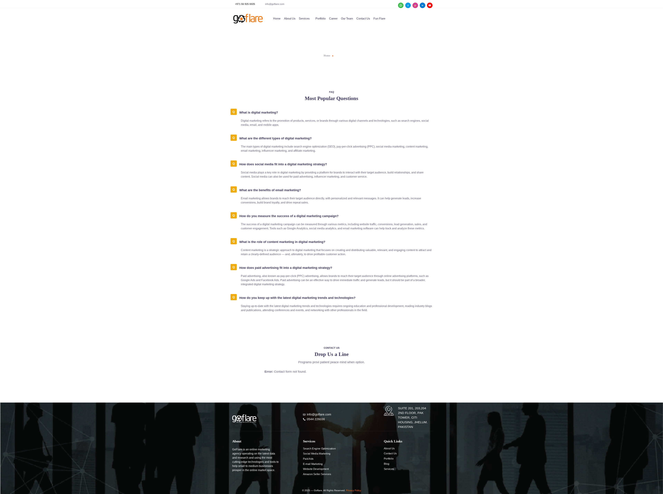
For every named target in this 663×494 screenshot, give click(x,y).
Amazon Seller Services (317, 474)
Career (333, 18)
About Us (289, 18)
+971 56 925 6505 (245, 4)
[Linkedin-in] (245, 479)
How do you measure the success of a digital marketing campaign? (289, 216)
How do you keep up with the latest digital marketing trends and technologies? (297, 298)
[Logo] (244, 418)
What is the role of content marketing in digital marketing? (282, 242)
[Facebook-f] (233, 479)
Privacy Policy (353, 490)
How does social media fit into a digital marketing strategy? (283, 164)
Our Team (347, 18)
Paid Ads (308, 458)
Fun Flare (379, 18)
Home (277, 18)
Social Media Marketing (316, 453)
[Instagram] (239, 479)
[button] (331, 112)
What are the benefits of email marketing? (270, 190)
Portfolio (320, 18)
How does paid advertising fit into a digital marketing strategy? (285, 268)
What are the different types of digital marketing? (275, 138)
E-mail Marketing (313, 464)
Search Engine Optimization (319, 448)
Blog (386, 463)
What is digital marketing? (258, 112)
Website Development (316, 469)
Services (304, 18)
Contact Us (363, 18)
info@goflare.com (274, 4)
